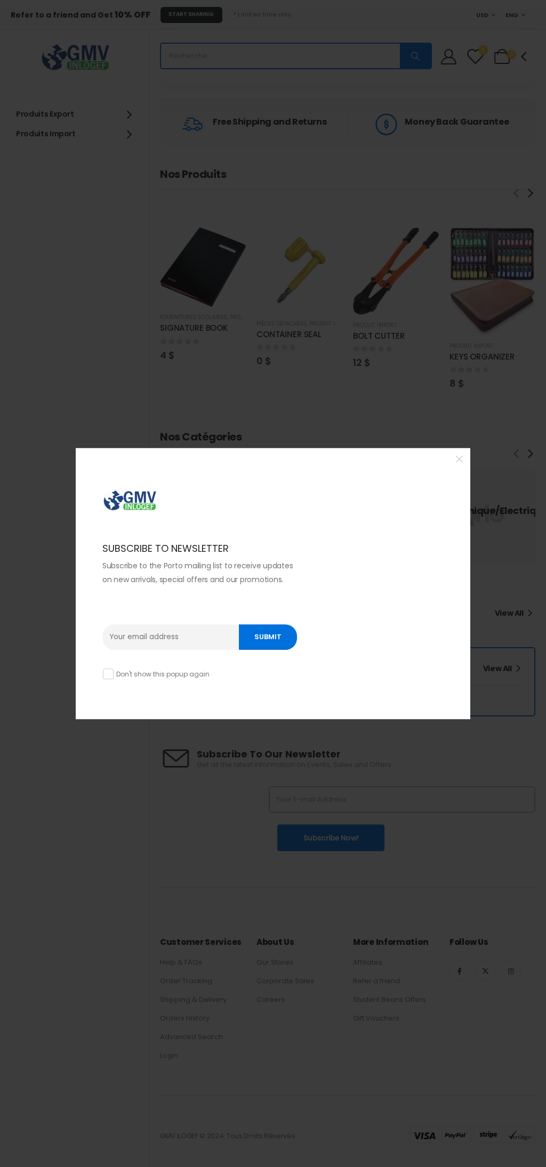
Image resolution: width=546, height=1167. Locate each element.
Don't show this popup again (163, 674)
